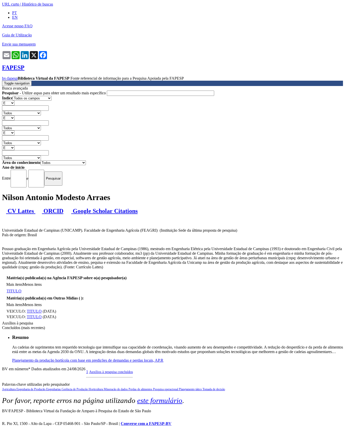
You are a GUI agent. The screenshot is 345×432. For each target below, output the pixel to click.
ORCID (52, 211)
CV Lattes (20, 211)
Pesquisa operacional (166, 389)
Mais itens (14, 284)
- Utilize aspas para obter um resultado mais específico (54, 93)
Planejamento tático (191, 389)
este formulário (159, 400)
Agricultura (9, 389)
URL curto (10, 4)
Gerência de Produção (75, 389)
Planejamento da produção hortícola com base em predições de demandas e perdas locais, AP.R (87, 360)
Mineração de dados (116, 389)
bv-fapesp (10, 78)
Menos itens (32, 284)
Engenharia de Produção (31, 389)
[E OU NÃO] (8, 103)
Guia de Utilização (17, 35)
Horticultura (96, 389)
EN (15, 17)
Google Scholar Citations (104, 211)
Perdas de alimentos (141, 389)
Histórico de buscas (37, 4)
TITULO (14, 291)
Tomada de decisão (214, 389)
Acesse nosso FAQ (17, 26)
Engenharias (54, 389)
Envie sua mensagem (19, 44)
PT (14, 13)
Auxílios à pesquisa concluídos (111, 372)
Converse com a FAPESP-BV (146, 423)
